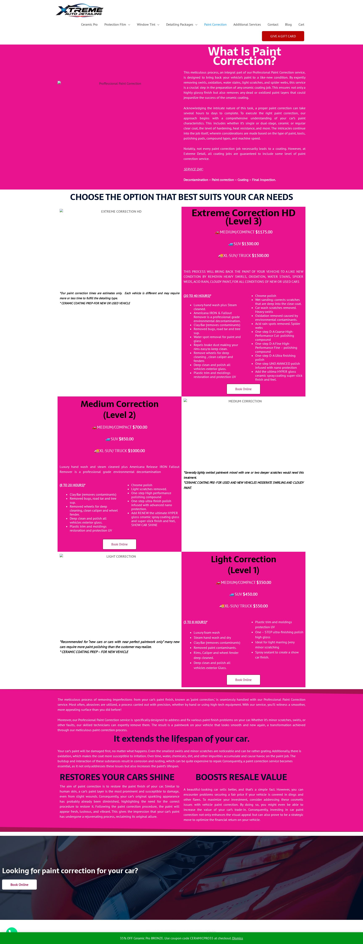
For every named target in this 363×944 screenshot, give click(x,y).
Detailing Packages (179, 24)
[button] (283, 36)
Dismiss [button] (237, 938)
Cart (301, 24)
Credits (212, 932)
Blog (288, 24)
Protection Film (115, 24)
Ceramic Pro (89, 24)
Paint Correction (215, 24)
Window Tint (146, 24)
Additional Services (247, 24)
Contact (273, 24)
